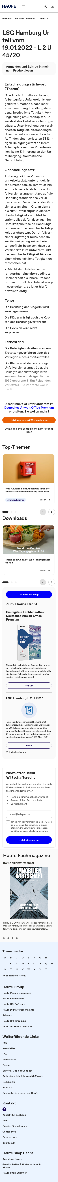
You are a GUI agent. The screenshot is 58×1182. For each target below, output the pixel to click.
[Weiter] (51, 512)
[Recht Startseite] (10, 6)
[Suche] (45, 6)
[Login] (52, 6)
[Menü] (23, 6)
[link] (7, 18)
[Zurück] (43, 512)
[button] (29, 420)
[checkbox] (8, 822)
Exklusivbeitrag (15, 500)
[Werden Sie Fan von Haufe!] (4, 1109)
